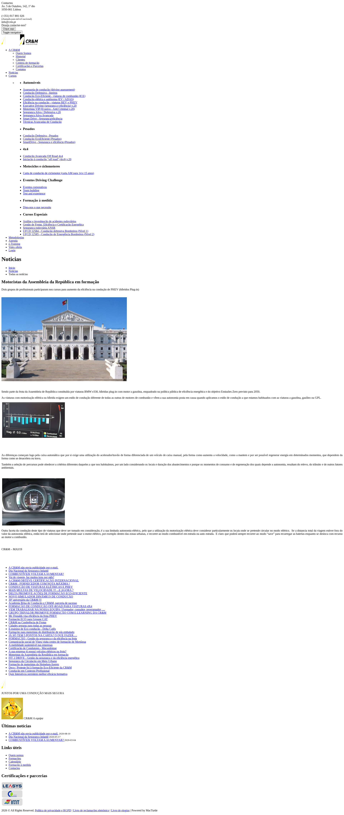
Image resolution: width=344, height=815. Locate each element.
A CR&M (14, 49)
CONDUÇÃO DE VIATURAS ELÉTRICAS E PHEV (41, 586)
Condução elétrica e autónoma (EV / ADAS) (48, 99)
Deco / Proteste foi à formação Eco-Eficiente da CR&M (40, 667)
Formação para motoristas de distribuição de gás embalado (41, 632)
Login (12, 250)
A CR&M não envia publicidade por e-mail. (33, 567)
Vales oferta (15, 247)
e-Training (14, 243)
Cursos (12, 75)
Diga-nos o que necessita (37, 207)
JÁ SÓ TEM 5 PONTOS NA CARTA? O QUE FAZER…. (43, 635)
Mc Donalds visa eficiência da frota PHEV (33, 615)
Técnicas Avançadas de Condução (42, 121)
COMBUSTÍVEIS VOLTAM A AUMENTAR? (36, 573)
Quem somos (16, 755)
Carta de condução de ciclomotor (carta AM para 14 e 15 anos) (58, 173)
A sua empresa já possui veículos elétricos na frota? (37, 651)
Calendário (15, 761)
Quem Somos (23, 53)
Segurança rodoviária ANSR (39, 227)
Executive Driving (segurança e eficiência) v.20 (50, 105)
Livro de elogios (120, 810)
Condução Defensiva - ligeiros (40, 92)
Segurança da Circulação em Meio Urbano (33, 661)
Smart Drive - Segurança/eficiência (42, 118)
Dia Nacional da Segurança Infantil (28, 570)
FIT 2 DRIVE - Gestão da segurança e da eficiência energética (44, 657)
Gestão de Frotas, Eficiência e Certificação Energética (53, 224)
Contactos (14, 768)
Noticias (13, 72)
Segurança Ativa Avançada (38, 115)
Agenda (13, 240)
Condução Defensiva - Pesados (40, 135)
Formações (15, 758)
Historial (20, 56)
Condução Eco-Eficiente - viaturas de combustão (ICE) (54, 96)
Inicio (12, 267)
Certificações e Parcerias (29, 66)
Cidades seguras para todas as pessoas (30, 625)
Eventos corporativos (35, 187)
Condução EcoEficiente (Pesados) (42, 138)
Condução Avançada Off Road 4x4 (43, 156)
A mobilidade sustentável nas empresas (30, 644)
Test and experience (34, 193)
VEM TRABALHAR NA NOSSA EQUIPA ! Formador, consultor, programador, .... (57, 609)
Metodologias (16, 237)
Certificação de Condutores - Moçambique (33, 648)
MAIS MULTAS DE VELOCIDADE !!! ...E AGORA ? (41, 590)
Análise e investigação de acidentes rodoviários (49, 221)
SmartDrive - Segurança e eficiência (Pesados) (49, 142)
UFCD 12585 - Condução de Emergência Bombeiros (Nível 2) (58, 234)
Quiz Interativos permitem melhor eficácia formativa (38, 674)
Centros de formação (27, 62)
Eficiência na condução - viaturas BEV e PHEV (50, 102)
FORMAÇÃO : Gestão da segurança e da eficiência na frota (43, 638)
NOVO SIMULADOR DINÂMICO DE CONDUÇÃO (41, 596)
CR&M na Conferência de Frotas (27, 622)
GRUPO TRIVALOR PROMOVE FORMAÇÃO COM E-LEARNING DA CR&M (57, 612)
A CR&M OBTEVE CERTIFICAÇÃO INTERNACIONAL (44, 580)
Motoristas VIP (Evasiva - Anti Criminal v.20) (49, 108)
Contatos (21, 69)
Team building (31, 190)
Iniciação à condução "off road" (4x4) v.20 (47, 159)
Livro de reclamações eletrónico (91, 810)
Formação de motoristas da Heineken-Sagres (34, 664)
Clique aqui (8, 28)
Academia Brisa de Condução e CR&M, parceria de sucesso (43, 603)
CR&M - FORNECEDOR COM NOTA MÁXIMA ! (39, 583)
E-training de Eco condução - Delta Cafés (32, 628)
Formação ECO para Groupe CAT (28, 619)
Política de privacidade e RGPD (53, 810)
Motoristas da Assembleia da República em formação (38, 654)
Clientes (20, 59)
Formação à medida (20, 764)
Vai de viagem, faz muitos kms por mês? (31, 577)
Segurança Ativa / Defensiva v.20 (42, 112)
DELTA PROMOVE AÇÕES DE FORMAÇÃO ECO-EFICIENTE (48, 593)
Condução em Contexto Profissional (29, 670)
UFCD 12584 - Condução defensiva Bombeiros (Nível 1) (55, 231)
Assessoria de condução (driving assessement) (49, 89)
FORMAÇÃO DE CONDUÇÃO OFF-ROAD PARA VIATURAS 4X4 (50, 606)
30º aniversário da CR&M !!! (25, 599)
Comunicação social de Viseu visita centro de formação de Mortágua (47, 641)
